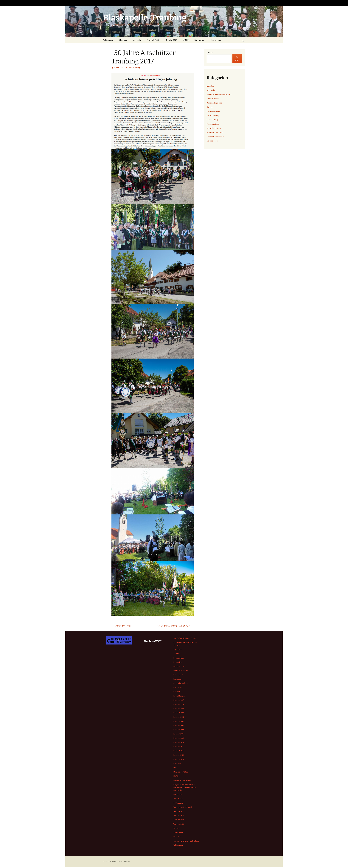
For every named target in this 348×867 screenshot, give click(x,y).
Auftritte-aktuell (213, 98)
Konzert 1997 (178, 700)
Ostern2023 (178, 798)
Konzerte (177, 763)
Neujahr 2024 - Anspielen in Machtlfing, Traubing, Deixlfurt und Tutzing (185, 787)
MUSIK (186, 40)
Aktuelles (210, 86)
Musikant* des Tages (215, 132)
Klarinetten (177, 687)
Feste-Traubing (134, 67)
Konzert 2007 (178, 734)
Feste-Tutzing (212, 119)
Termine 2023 (178, 811)
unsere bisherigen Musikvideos (186, 841)
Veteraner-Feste (121, 625)
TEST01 (176, 828)
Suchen (210, 52)
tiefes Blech (178, 832)
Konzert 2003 (178, 725)
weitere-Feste (212, 141)
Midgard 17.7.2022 (180, 772)
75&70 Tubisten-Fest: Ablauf (184, 638)
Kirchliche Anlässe (214, 128)
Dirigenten (177, 662)
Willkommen (108, 40)
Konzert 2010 (178, 742)
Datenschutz (200, 40)
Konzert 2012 (178, 746)
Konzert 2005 (178, 729)
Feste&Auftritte (153, 40)
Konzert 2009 (178, 738)
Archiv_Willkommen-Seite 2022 (219, 94)
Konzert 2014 (178, 750)
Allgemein (137, 40)
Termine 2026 (171, 40)
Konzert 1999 (178, 708)
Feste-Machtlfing (213, 111)
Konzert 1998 (178, 704)
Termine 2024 (178, 815)
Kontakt (176, 691)
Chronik (176, 653)
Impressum (216, 40)
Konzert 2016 (178, 755)
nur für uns (177, 794)
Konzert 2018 (178, 759)
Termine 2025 (178, 820)
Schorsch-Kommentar (215, 136)
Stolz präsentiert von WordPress (116, 861)
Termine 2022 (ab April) (182, 807)
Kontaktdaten (179, 696)
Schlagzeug (178, 803)
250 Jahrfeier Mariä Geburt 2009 (175, 625)
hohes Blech (178, 675)
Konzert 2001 (178, 717)
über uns (123, 40)
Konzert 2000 (178, 712)
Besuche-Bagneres (214, 103)
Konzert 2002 (178, 721)
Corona (209, 107)
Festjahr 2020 (178, 666)
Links (175, 767)
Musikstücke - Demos (182, 780)
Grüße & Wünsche (180, 670)
